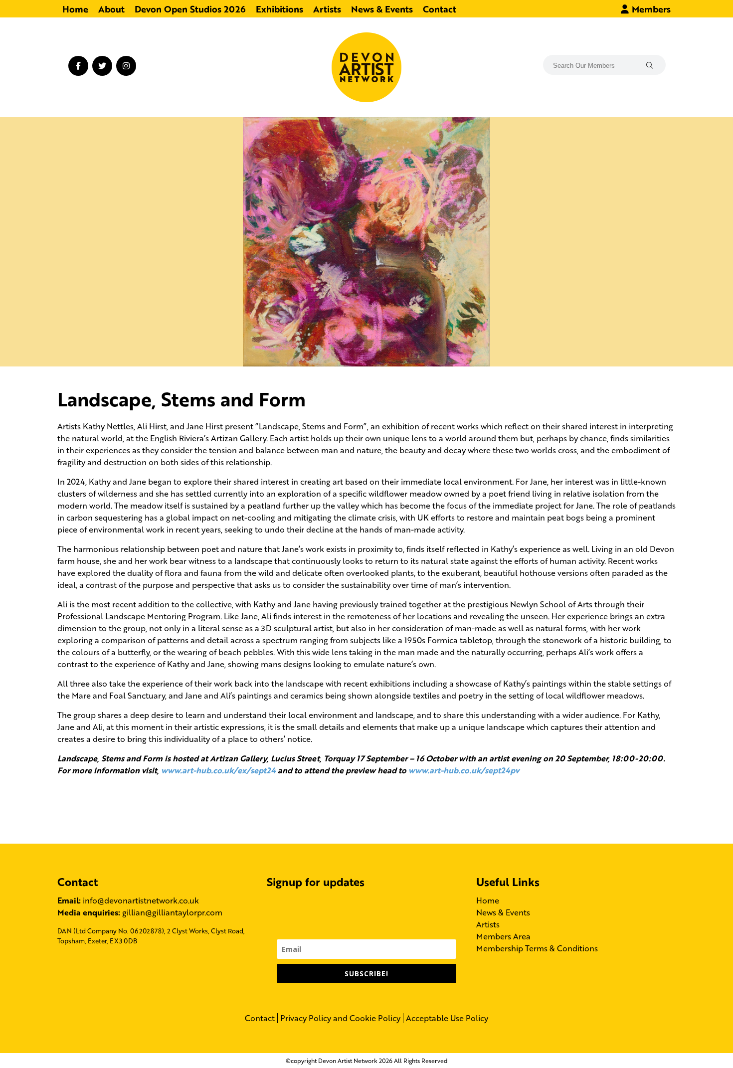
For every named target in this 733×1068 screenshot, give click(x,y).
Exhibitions (279, 8)
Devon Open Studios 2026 (190, 8)
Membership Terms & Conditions (537, 948)
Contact (439, 8)
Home (75, 8)
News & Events (382, 8)
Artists (327, 8)
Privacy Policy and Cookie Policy (340, 1018)
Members (650, 8)
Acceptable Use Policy (447, 1018)
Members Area (503, 936)
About (111, 8)
